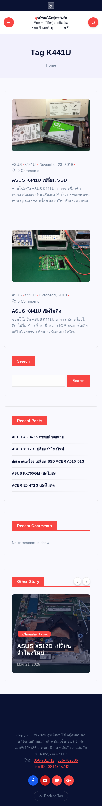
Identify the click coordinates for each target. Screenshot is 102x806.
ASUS (17, 164)
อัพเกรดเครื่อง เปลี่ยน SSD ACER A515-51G (48, 461)
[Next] (86, 581)
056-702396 (68, 760)
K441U (30, 164)
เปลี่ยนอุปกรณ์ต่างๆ (34, 634)
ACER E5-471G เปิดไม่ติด (33, 485)
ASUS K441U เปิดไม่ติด (36, 311)
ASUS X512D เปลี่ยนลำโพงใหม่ (38, 449)
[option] (51, 633)
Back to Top (53, 796)
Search (23, 361)
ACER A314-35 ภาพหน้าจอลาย (38, 437)
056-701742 (44, 760)
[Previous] (77, 581)
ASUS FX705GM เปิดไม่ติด (34, 473)
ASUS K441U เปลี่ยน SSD (39, 180)
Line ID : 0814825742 (51, 766)
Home (51, 65)
